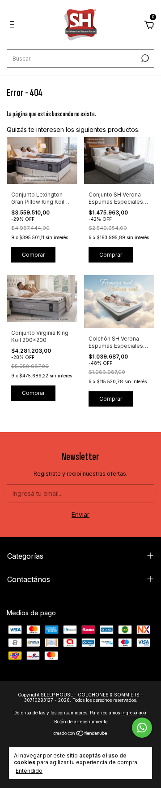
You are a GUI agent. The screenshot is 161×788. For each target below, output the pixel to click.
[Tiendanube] (81, 734)
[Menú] (14, 26)
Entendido (29, 770)
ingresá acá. (134, 712)
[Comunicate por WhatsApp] (142, 728)
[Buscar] (144, 58)
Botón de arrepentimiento (80, 721)
